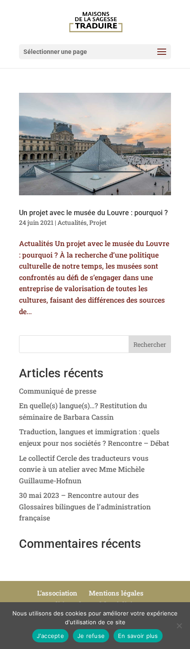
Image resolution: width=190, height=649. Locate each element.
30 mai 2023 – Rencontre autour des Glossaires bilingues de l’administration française (85, 506)
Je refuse (91, 635)
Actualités (72, 222)
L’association (57, 592)
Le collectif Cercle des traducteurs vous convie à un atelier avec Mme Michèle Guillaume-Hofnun (83, 469)
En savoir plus (138, 635)
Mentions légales (116, 592)
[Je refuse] (179, 625)
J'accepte (50, 635)
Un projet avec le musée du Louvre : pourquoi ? (93, 213)
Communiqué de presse (57, 390)
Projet (97, 222)
